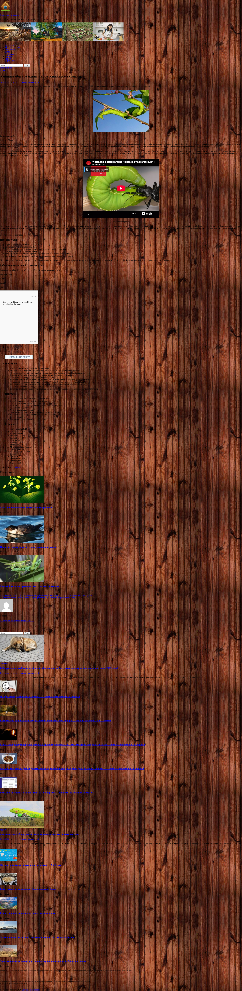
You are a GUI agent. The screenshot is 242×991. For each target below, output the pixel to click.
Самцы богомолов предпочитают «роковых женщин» (29, 586)
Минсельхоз (10, 49)
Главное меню (6, 68)
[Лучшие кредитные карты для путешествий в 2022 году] (8, 860)
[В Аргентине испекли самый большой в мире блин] (8, 884)
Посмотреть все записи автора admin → (17, 621)
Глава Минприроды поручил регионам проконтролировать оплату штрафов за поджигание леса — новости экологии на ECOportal (72, 744)
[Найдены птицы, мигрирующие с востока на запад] (22, 542)
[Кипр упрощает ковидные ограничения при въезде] (8, 908)
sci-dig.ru (18, 467)
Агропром (9, 45)
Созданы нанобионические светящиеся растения (26, 507)
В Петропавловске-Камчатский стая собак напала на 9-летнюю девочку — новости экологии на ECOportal (59, 668)
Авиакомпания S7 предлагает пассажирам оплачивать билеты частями (39, 834)
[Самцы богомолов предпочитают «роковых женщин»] (22, 581)
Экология (9, 56)
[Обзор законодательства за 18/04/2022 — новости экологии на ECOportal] (8, 691)
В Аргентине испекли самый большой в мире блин (28, 889)
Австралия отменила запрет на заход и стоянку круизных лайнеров (37, 937)
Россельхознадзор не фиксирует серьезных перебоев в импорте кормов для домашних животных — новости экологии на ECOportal (72, 768)
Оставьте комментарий (29, 82)
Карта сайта (10, 61)
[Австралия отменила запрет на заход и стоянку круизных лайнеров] (8, 932)
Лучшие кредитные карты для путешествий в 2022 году (30, 865)
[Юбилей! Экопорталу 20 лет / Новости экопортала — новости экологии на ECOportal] (8, 788)
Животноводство (12, 47)
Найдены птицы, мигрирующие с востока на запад (28, 547)
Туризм (8, 58)
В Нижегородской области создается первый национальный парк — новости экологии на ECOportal (55, 720)
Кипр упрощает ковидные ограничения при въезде (28, 913)
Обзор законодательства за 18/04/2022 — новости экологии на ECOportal (40, 696)
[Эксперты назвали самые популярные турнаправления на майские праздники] (8, 956)
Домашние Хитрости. (9, 15)
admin (15, 82)
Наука (7, 52)
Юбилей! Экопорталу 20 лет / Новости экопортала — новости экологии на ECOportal (47, 792)
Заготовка (9, 54)
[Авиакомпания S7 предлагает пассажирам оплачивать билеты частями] (22, 827)
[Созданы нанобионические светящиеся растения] (22, 502)
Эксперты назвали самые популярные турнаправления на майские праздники (43, 961)
